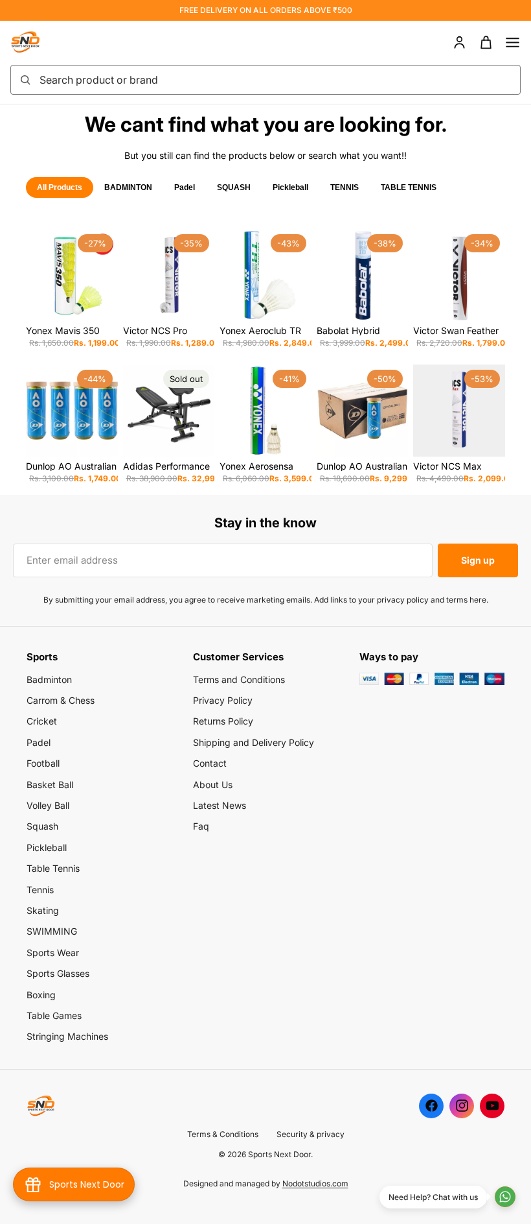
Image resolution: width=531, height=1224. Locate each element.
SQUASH (234, 187)
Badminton (49, 679)
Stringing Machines (67, 1036)
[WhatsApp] (505, 1196)
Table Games (54, 1015)
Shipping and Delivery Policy (253, 742)
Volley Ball (48, 805)
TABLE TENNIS (408, 187)
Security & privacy (311, 1134)
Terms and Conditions (239, 679)
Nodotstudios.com (315, 1183)
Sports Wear (53, 952)
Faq (201, 826)
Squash (42, 826)
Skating (43, 910)
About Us (212, 784)
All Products (59, 187)
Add (108, 300)
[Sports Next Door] (38, 42)
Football (43, 763)
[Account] (459, 42)
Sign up (478, 560)
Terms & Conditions (222, 1134)
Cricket (42, 720)
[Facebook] (431, 1106)
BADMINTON (128, 187)
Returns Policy (223, 720)
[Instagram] (461, 1106)
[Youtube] (492, 1106)
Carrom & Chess (61, 700)
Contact (210, 763)
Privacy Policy (223, 700)
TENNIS (344, 187)
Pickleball (290, 187)
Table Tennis (53, 868)
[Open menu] (512, 42)
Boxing (41, 994)
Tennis (40, 889)
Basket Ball (50, 784)
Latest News (219, 805)
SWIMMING (52, 931)
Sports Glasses (58, 973)
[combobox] (276, 80)
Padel (184, 187)
